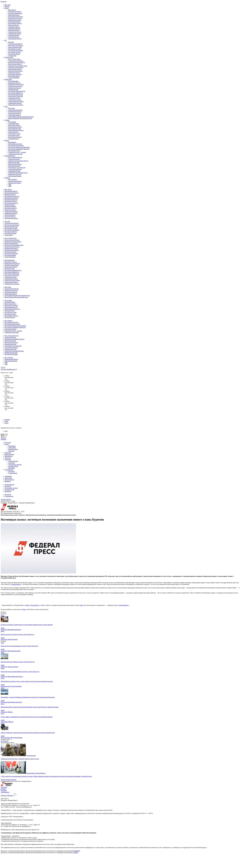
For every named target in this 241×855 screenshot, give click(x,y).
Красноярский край (14, 128)
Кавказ (7, 140)
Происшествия (9, 454)
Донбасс (7, 178)
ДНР (9, 186)
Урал (6, 106)
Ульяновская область (15, 103)
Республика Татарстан (15, 96)
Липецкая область (14, 27)
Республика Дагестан (15, 144)
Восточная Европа (16, 737)
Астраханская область (15, 44)
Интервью (11, 468)
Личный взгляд (13, 466)
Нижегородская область (16, 84)
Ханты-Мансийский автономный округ (21, 116)
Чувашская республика (15, 105)
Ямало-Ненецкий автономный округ (20, 118)
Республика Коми (14, 76)
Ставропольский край (15, 154)
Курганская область (14, 113)
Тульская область (13, 37)
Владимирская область (15, 16)
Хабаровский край (14, 171)
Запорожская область (15, 181)
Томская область (13, 139)
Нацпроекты (9, 456)
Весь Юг (11, 42)
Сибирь (7, 120)
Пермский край (13, 89)
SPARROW (76, 851)
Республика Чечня (14, 150)
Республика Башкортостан (16, 91)
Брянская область (13, 15)
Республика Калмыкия (15, 50)
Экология (8, 458)
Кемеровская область (15, 127)
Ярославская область (15, 38)
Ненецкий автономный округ (17, 66)
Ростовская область (14, 52)
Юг (6, 40)
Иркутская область (14, 125)
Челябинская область (15, 111)
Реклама (7, 419)
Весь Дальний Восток (15, 157)
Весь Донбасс (12, 179)
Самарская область (14, 98)
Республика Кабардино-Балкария (19, 147)
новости (3, 437)
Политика (8, 442)
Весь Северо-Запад (14, 59)
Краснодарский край (15, 47)
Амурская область (14, 159)
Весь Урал (11, 108)
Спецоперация (31, 755)
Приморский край (14, 166)
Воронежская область (15, 18)
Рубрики (3, 439)
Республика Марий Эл (15, 93)
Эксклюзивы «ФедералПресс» (36, 773)
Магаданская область (15, 164)
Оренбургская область (15, 86)
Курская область (13, 25)
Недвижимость (13, 449)
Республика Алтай (14, 133)
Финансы (11, 451)
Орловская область (14, 28)
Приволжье (8, 79)
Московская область (14, 11)
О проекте (4, 787)
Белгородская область (15, 13)
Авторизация (5, 792)
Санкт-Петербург (13, 77)
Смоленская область (14, 32)
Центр (7, 8)
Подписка (11, 471)
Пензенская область (14, 88)
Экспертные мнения (14, 464)
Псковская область (14, 72)
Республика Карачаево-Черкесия (18, 149)
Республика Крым (14, 54)
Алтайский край (13, 123)
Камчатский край (13, 162)
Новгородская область (15, 71)
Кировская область (14, 83)
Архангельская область (15, 61)
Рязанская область (14, 30)
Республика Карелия (15, 74)
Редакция (4, 790)
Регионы (3, 1)
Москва (7, 6)
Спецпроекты (9, 469)
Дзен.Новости (34, 605)
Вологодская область (15, 64)
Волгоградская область (15, 45)
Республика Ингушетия (16, 145)
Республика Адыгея (14, 49)
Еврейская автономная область (18, 161)
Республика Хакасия (15, 137)
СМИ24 (75, 852)
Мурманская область (15, 69)
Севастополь (12, 55)
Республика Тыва (13, 135)
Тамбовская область (14, 33)
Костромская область (15, 23)
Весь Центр (12, 10)
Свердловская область (15, 110)
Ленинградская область (15, 67)
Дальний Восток (10, 156)
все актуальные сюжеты (8, 779)
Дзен (81, 605)
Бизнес (7, 444)
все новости (4, 741)
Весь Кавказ (12, 142)
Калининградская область (16, 62)
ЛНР (9, 184)
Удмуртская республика (16, 101)
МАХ (27, 605)
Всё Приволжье (13, 81)
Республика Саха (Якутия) (16, 167)
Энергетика (12, 447)
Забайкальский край (14, 174)
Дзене (24, 609)
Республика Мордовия (15, 94)
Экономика (12, 446)
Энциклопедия (13, 461)
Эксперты (8, 459)
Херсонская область (14, 183)
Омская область (13, 132)
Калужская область (14, 22)
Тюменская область (14, 115)
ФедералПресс (16, 584)
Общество (8, 453)
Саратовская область (15, 100)
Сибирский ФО (6, 499)
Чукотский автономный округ (18, 172)
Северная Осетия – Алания (17, 152)
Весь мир (7, 5)
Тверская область (13, 35)
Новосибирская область (16, 130)
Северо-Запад (9, 57)
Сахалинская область (15, 169)
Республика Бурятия (14, 176)
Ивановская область (14, 20)
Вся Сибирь (12, 122)
